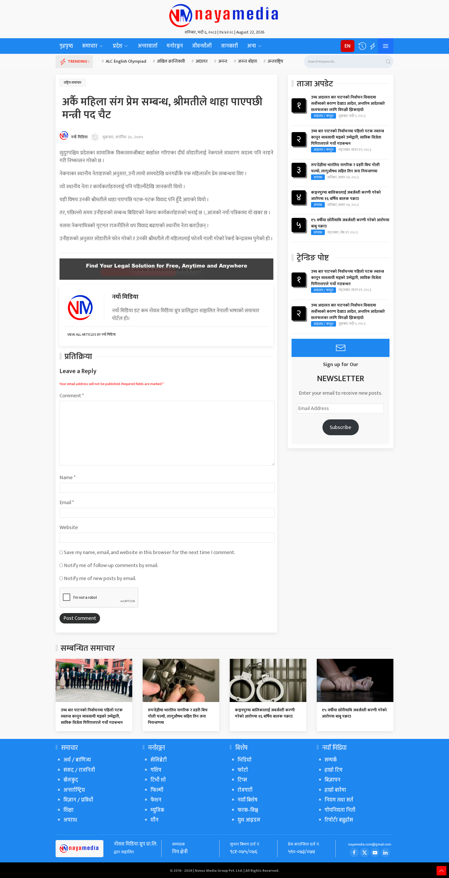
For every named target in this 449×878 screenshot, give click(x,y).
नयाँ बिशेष (247, 800)
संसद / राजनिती (79, 770)
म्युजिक (157, 810)
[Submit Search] (388, 61)
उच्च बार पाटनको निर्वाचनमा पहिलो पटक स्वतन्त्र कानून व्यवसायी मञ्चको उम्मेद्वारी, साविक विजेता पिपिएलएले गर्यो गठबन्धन (347, 137)
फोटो (242, 770)
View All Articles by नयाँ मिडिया (91, 334)
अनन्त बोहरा (247, 61)
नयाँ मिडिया (79, 137)
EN (348, 46)
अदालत (202, 61)
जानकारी (229, 46)
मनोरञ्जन (175, 46)
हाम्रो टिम (333, 770)
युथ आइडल (248, 820)
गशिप (155, 770)
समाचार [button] (89, 46)
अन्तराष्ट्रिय (275, 61)
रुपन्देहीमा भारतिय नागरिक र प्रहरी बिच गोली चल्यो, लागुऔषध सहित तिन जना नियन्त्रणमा (345, 168)
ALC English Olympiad (126, 61)
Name (68, 477)
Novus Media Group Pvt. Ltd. (219, 871)
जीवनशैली (202, 46)
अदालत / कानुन (323, 116)
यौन (154, 820)
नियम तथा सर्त (339, 800)
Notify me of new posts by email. (100, 578)
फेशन (155, 800)
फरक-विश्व (247, 810)
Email (67, 502)
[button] (362, 46)
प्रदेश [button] (117, 46)
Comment (72, 395)
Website (69, 527)
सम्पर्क (331, 760)
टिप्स (242, 780)
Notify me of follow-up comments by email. (111, 565)
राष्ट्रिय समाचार (72, 83)
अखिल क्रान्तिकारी (171, 61)
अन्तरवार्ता (147, 46)
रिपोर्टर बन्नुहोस (339, 820)
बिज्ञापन (332, 780)
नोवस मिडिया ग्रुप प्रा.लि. (135, 844)
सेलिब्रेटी (158, 760)
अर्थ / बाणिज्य (77, 760)
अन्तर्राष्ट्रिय (74, 790)
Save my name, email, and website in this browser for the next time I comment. (149, 552)
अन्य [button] (251, 46)
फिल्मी (156, 790)
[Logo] (224, 14)
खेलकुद (70, 780)
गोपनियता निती (340, 810)
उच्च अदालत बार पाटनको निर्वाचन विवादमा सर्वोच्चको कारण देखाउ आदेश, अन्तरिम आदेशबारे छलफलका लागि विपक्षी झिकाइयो (348, 103)
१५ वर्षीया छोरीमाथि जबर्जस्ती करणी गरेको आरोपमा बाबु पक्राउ (350, 223)
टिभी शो (158, 780)
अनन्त (222, 61)
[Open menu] (385, 46)
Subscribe (340, 427)
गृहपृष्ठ (66, 46)
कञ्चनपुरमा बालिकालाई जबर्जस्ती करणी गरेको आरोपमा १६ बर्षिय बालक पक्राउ (346, 196)
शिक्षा (68, 810)
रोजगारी (245, 790)
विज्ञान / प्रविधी (78, 800)
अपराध (318, 177)
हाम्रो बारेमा (335, 790)
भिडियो (244, 760)
